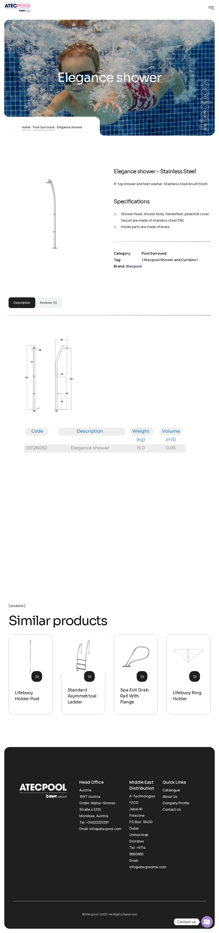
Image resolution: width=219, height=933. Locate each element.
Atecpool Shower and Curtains (170, 259)
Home (26, 127)
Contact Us (172, 809)
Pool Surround (43, 127)
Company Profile (176, 803)
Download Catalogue (76, 552)
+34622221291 (97, 822)
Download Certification (122, 552)
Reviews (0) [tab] (48, 303)
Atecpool (134, 266)
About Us (170, 796)
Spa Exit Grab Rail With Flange (134, 696)
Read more (36, 676)
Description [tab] (22, 303)
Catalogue (171, 790)
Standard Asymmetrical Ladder (82, 696)
